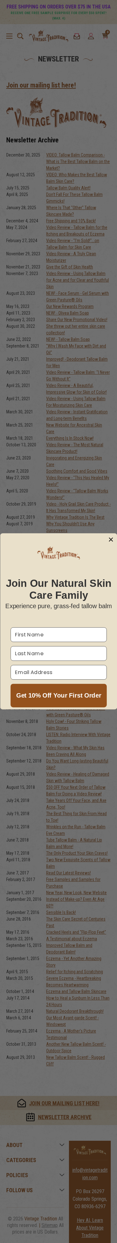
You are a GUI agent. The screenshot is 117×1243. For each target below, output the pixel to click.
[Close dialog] (111, 539)
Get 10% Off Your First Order (58, 695)
